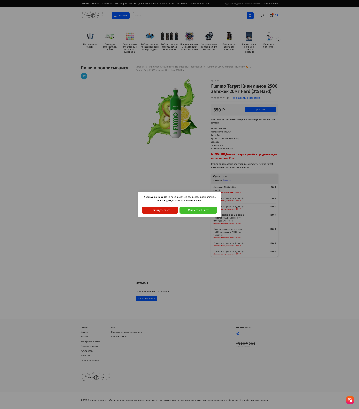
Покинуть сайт (160, 210)
